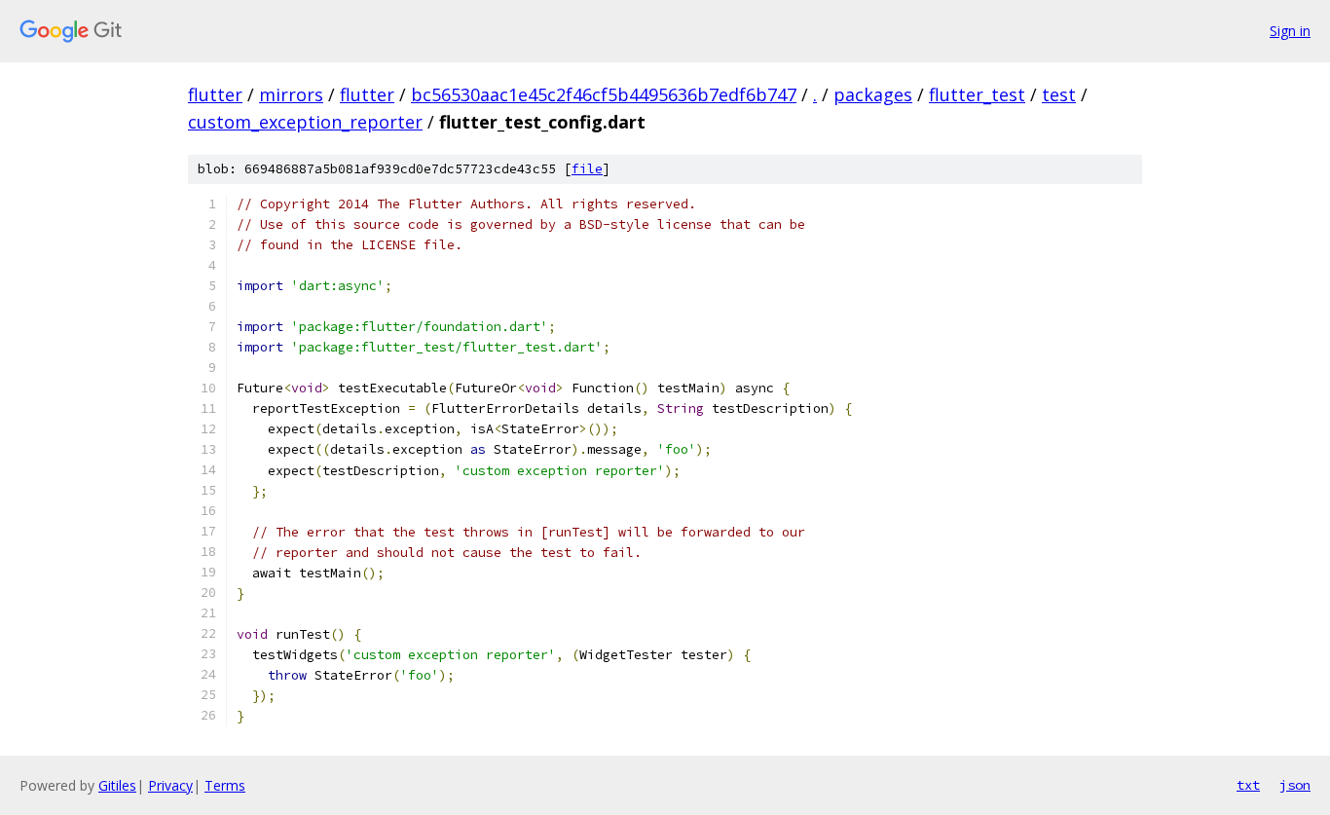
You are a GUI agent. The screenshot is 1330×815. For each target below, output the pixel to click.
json (1295, 785)
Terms (224, 785)
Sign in (1290, 30)
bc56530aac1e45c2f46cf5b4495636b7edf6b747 (603, 94)
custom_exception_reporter (305, 121)
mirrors (291, 94)
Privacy (170, 785)
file (587, 169)
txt (1248, 785)
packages (872, 94)
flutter (215, 94)
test (1059, 94)
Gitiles (117, 785)
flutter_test (977, 94)
